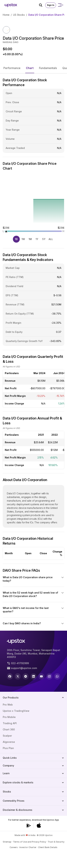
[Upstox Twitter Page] (18, 676)
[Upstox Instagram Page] (49, 676)
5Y (44, 239)
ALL (51, 239)
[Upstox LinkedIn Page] (33, 676)
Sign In (50, 5)
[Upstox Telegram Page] (26, 676)
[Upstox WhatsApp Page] (57, 676)
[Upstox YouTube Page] (41, 676)
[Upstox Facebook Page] (10, 676)
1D (16, 239)
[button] (12, 68)
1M (30, 239)
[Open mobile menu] (60, 5)
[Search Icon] (42, 5)
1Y (37, 239)
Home (6, 14)
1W (23, 239)
